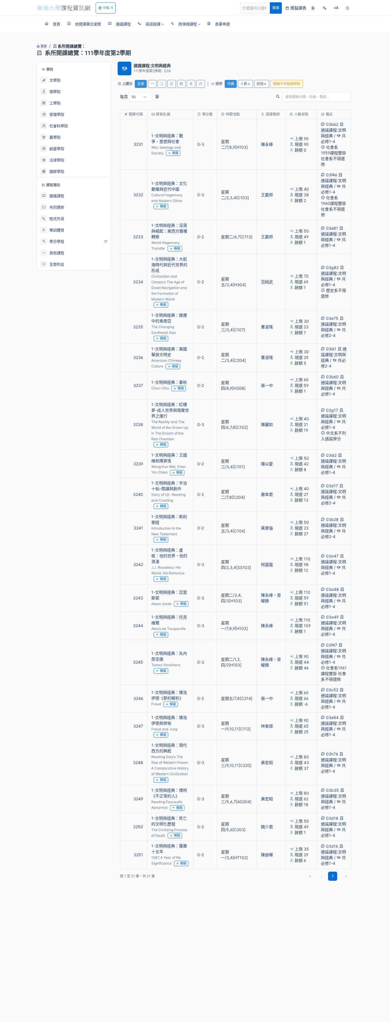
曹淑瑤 (267, 326)
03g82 (332, 267)
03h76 (332, 754)
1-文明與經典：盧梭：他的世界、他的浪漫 (169, 556)
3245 (138, 662)
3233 (138, 236)
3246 (138, 698)
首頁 (43, 46)
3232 (138, 194)
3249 (138, 798)
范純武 (267, 281)
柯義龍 (267, 564)
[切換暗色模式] (347, 8)
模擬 (175, 153)
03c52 (332, 689)
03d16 (332, 846)
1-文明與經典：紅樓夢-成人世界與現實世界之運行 (170, 410)
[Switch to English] (324, 8)
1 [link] (333, 876)
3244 (138, 625)
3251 (138, 854)
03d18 (332, 818)
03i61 (331, 348)
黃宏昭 (267, 762)
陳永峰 (267, 144)
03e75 (332, 318)
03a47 (332, 556)
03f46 (331, 174)
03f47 (331, 645)
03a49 (332, 617)
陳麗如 (267, 424)
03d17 (332, 485)
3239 (138, 463)
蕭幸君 (267, 494)
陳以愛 (267, 463)
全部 (140, 84)
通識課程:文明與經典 (333, 133)
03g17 (332, 410)
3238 (138, 424)
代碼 (230, 84)
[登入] (313, 8)
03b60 (332, 376)
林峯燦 (267, 726)
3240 (138, 494)
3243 (138, 597)
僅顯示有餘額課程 (286, 84)
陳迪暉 (267, 854)
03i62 (331, 455)
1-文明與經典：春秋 (169, 382)
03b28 (332, 519)
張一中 (267, 385)
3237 (138, 385)
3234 (138, 281)
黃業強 (267, 528)
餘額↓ (262, 84)
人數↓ (245, 84)
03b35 (332, 790)
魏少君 (267, 826)
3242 (138, 564)
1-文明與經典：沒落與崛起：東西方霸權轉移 (169, 231)
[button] (150, 24)
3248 (138, 762)
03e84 (332, 717)
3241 (138, 528)
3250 (138, 826)
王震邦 (267, 194)
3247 (138, 726)
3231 (138, 144)
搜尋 (275, 8)
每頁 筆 (139, 96)
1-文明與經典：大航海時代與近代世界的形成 (169, 264)
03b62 (332, 124)
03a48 (332, 589)
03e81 (332, 228)
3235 (138, 326)
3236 (138, 357)
